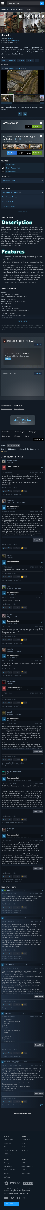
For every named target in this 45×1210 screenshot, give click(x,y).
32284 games (10, 502)
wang (8, 586)
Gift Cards (7, 1154)
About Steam (8, 1140)
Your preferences (19, 409)
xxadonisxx (10, 500)
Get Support (26, 1170)
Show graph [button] (37, 439)
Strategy (12, 60)
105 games (10, 617)
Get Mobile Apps (11, 1204)
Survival (30, 60)
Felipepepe (10, 828)
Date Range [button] (6, 436)
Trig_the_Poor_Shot (14, 772)
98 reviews (10, 831)
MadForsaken (11, 681)
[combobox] (23, 3)
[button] (4, 9)
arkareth (9, 712)
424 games (10, 714)
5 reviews (18, 651)
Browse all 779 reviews (22, 1113)
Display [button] (27, 436)
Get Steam (25, 1163)
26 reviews (10, 774)
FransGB (9, 615)
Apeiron (10, 38)
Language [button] (32, 432)
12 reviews (10, 683)
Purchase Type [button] (20, 432)
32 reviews (10, 557)
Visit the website (8, 201)
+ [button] (36, 60)
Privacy (6, 1163)
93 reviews (10, 462)
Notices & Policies (10, 1170)
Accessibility (8, 1166)
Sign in (3, 107)
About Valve (26, 1140)
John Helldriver (12, 460)
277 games (10, 588)
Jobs (23, 1143)
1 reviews (18, 714)
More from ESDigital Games (21, 341)
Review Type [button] (6, 432)
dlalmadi (9, 555)
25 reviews (18, 588)
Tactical (21, 60)
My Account (26, 1173)
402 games (10, 651)
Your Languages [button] (12, 445)
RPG (3, 60)
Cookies (7, 1173)
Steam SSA (7, 1143)
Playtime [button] (17, 436)
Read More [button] (38, 540)
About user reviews (6, 409)
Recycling (25, 1150)
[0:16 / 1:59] (22, 82)
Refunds (7, 1177)
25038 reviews (21, 502)
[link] (24, 153)
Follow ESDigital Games (17, 354)
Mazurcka (10, 649)
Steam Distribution (10, 1150)
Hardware (25, 1147)
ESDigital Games (13, 40)
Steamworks (8, 1147)
